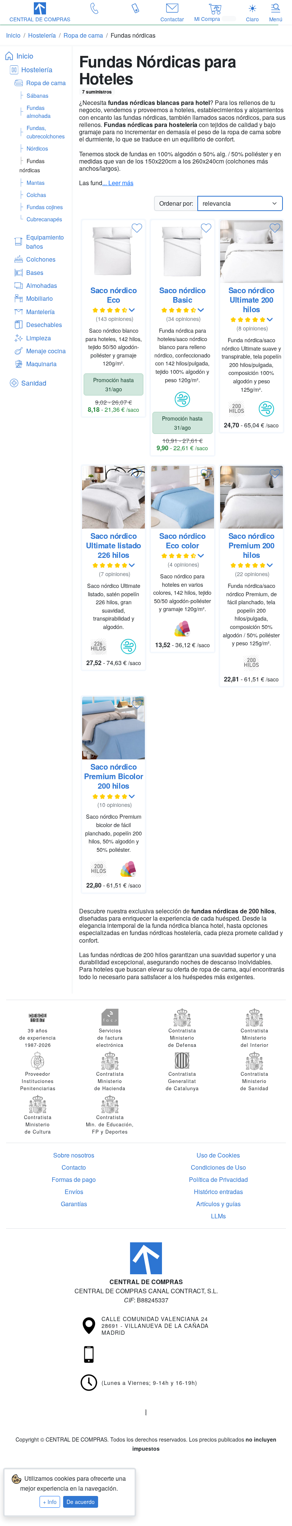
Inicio (24, 55)
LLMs (218, 1216)
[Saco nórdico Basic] (182, 251)
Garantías (74, 1203)
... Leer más (117, 182)
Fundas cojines (45, 207)
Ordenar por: (176, 203)
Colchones (41, 259)
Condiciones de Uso (218, 1167)
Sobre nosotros (73, 1155)
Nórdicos (37, 148)
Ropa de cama (46, 82)
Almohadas (41, 285)
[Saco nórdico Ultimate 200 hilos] (251, 251)
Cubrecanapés (44, 219)
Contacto (74, 1167)
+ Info (50, 1501)
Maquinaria (41, 363)
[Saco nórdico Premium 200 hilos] (251, 497)
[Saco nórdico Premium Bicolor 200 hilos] (113, 728)
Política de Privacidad (218, 1179)
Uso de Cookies (218, 1155)
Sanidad (33, 382)
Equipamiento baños (45, 242)
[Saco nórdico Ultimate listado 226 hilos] (113, 497)
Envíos (74, 1191)
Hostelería (36, 69)
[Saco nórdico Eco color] (182, 497)
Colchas (36, 194)
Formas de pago (74, 1179)
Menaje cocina (46, 350)
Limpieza (38, 337)
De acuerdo (81, 1501)
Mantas (35, 182)
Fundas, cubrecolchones (46, 132)
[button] (40, 12)
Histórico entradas (218, 1191)
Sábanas (37, 95)
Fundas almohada (39, 111)
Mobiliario (39, 298)
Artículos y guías (218, 1203)
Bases (34, 272)
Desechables (44, 324)
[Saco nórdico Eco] (113, 251)
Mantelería (40, 311)
